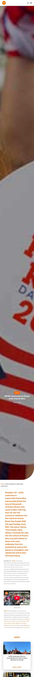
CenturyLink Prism (15, 625)
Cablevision (26, 625)
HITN (13, 561)
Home (2, 484)
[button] (31, 3)
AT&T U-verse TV (16, 621)
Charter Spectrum (16, 623)
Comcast (8, 623)
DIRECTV (27, 619)
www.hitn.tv (26, 627)
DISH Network (8, 621)
